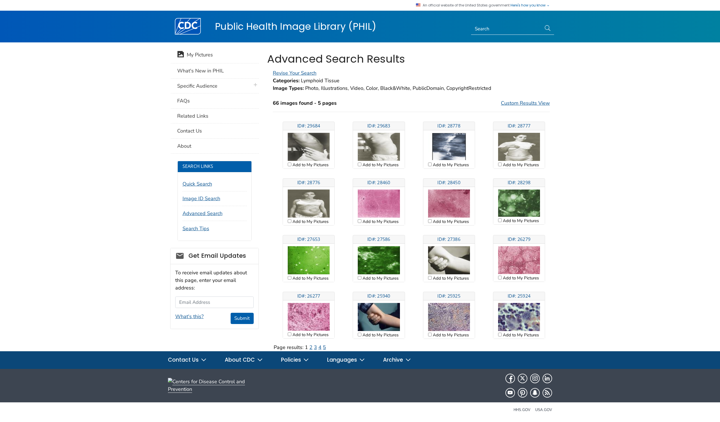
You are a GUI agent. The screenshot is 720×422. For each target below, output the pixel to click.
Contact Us (189, 130)
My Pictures (198, 54)
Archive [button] (393, 360)
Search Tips (196, 228)
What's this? (189, 316)
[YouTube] (510, 393)
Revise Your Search (294, 73)
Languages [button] (342, 360)
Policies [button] (291, 360)
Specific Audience (197, 86)
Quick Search (197, 184)
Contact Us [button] (184, 360)
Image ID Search (201, 198)
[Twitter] (522, 378)
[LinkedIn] (547, 378)
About (184, 146)
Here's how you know (528, 5)
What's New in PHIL (200, 70)
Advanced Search (202, 213)
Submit (242, 318)
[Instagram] (535, 378)
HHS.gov (522, 410)
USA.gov (543, 410)
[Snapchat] (535, 393)
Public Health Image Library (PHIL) (295, 26)
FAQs (183, 100)
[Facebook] (510, 378)
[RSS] (547, 393)
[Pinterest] (522, 393)
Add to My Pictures (309, 165)
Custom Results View (525, 103)
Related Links (192, 116)
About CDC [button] (240, 360)
